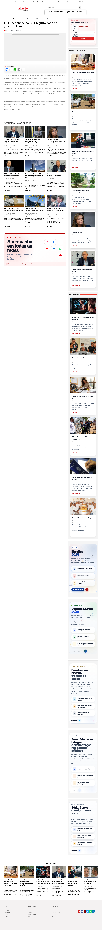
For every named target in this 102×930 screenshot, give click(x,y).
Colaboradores (71, 2)
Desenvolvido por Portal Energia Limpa (61, 926)
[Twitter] (87, 911)
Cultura (25, 2)
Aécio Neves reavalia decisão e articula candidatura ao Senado (33, 141)
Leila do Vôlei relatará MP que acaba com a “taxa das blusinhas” (56, 141)
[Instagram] (85, 911)
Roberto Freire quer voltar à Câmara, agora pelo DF (56, 174)
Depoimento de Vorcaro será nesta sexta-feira (90, 881)
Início (5, 19)
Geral (53, 2)
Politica (17, 2)
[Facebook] (82, 911)
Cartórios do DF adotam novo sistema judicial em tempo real (10, 882)
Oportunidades (35, 2)
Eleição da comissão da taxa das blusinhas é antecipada (13, 209)
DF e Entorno (83, 2)
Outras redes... (23, 69)
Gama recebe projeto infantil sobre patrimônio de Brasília (75, 882)
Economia (45, 2)
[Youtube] (79, 911)
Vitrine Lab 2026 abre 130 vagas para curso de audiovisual (43, 881)
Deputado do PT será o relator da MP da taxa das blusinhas (55, 210)
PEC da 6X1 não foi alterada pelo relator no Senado (13, 174)
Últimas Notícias (13, 19)
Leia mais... (75, 88)
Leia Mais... (7, 156)
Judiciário (61, 2)
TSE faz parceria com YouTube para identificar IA (34, 209)
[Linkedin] (93, 911)
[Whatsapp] (90, 911)
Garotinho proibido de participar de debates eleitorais (11, 141)
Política (21, 19)
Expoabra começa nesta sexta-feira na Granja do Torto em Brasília (26, 882)
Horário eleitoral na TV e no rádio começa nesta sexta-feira (34, 175)
